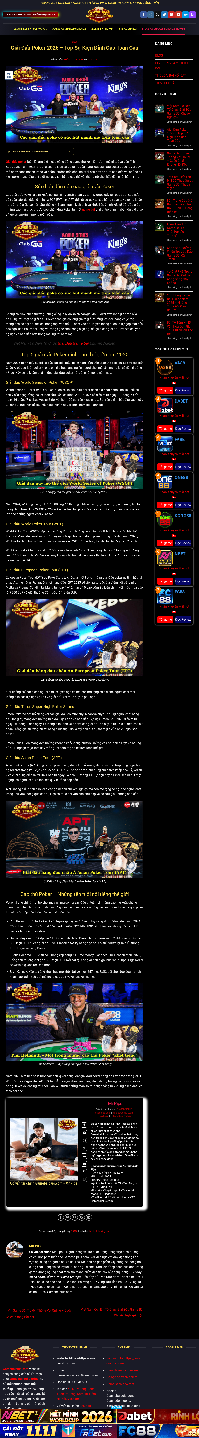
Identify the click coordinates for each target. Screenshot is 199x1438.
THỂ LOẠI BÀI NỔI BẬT (170, 75)
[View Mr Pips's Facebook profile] (84, 1125)
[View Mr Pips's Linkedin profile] (84, 1156)
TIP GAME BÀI (128, 29)
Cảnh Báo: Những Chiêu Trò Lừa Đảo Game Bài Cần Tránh (180, 253)
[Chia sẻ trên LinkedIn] (89, 1217)
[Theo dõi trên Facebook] (143, 14)
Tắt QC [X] (117, 1407)
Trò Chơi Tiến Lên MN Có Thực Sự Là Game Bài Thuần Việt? (180, 182)
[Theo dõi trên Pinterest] (171, 14)
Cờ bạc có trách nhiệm (121, 1377)
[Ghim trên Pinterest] (82, 1217)
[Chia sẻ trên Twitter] (68, 1217)
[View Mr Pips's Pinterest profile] (84, 1171)
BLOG (75, 42)
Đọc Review (183, 390)
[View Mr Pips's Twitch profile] (84, 1179)
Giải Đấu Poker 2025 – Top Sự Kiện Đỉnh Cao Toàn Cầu (177, 135)
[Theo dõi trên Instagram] (150, 14)
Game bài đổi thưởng (29, 29)
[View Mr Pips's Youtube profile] (84, 1132)
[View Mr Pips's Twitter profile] (84, 1148)
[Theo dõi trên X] (157, 14)
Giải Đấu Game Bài (73, 343)
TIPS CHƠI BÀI (165, 83)
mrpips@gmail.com (123, 1112)
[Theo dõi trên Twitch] (192, 14)
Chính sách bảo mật (120, 1384)
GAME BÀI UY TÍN (102, 29)
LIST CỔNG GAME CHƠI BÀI (171, 65)
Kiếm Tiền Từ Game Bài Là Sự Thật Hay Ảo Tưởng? (178, 229)
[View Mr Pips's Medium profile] (84, 1164)
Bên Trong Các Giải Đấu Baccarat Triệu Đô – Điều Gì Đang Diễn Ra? (180, 206)
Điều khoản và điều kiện (122, 1370)
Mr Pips (93, 59)
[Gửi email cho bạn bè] (75, 1217)
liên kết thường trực (99, 1231)
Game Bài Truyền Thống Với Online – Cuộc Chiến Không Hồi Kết (179, 159)
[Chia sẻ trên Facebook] (61, 1217)
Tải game (165, 390)
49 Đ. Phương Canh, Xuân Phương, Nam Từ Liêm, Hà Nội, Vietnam (76, 1394)
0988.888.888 (102, 1112)
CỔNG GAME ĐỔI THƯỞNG (69, 29)
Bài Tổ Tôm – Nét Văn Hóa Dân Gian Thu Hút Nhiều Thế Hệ (180, 328)
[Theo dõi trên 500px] (185, 14)
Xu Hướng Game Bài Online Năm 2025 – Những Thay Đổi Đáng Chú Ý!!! (178, 302)
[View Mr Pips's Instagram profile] (84, 1140)
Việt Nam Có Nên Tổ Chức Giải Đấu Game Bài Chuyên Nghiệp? (179, 111)
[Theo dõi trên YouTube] (178, 14)
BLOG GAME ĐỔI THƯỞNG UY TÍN (163, 29)
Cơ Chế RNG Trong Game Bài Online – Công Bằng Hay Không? (180, 277)
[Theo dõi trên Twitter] (164, 14)
